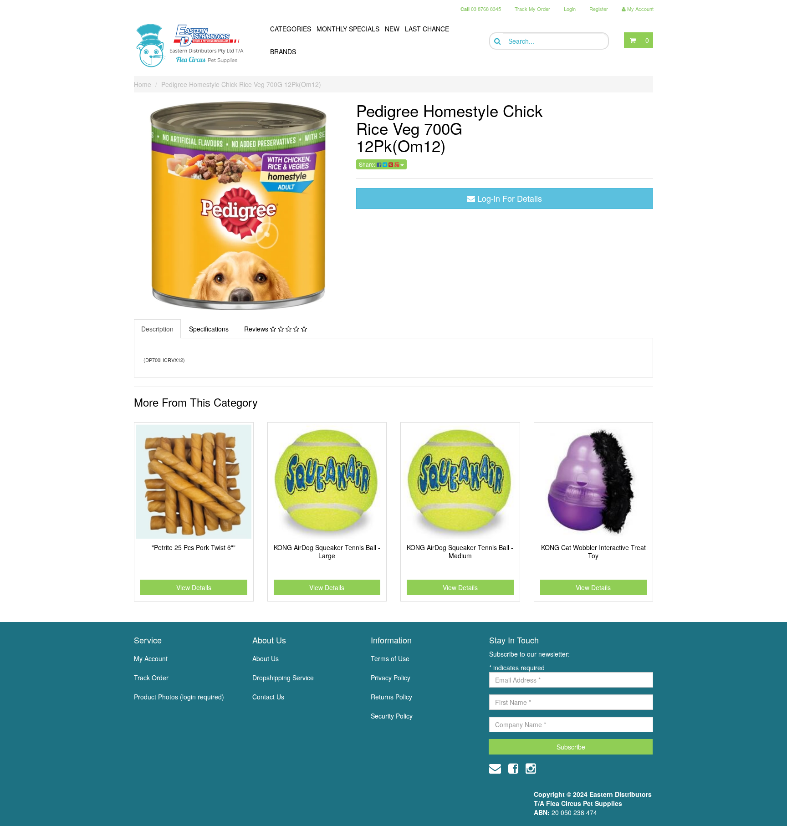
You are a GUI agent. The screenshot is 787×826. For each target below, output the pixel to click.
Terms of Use (390, 658)
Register (598, 8)
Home (142, 84)
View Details (193, 587)
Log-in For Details (508, 198)
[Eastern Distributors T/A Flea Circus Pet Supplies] (193, 45)
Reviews (257, 328)
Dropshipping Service (283, 677)
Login (570, 8)
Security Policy (392, 715)
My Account (151, 658)
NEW (392, 28)
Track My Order (532, 8)
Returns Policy (391, 696)
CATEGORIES (290, 28)
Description (157, 328)
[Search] (496, 41)
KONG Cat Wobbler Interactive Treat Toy (593, 551)
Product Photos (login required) (179, 696)
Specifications (209, 328)
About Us (265, 658)
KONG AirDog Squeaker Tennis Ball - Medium (460, 551)
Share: (368, 164)
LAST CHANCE (427, 28)
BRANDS (283, 51)
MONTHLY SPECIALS (348, 28)
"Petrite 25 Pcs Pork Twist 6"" (193, 547)
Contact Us (268, 696)
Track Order (151, 677)
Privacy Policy (390, 677)
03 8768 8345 (480, 8)
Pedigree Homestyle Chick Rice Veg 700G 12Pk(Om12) (241, 84)
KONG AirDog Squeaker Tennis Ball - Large (327, 551)
